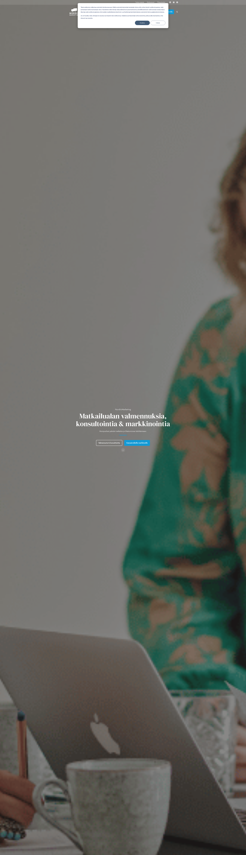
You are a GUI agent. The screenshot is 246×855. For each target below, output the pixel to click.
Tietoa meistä (139, 2)
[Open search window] (177, 12)
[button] (123, 450)
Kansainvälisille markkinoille (137, 443)
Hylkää (158, 23)
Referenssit (150, 2)
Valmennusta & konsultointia (109, 443)
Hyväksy (142, 23)
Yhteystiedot (161, 2)
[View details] (170, 2)
